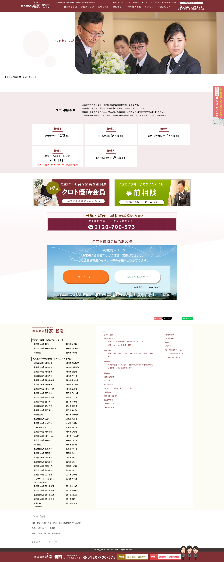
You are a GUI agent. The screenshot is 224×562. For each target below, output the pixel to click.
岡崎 (114, 353)
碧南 (109, 353)
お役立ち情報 (108, 400)
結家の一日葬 (135, 342)
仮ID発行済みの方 (136, 277)
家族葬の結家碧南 (117, 365)
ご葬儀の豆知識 (169, 2)
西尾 (145, 353)
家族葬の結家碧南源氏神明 (141, 365)
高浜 (140, 353)
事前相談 (117, 6)
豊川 (109, 356)
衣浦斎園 (111, 368)
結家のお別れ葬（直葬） (120, 345)
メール (158, 318)
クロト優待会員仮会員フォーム (175, 354)
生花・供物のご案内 (152, 2)
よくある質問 (169, 338)
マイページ (84, 277)
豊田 (119, 353)
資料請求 (167, 342)
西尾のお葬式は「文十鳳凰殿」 (44, 528)
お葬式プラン (108, 338)
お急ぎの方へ (164, 6)
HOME (7, 77)
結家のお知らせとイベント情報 (118, 388)
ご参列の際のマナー (111, 407)
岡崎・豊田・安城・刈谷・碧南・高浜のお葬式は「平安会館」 (57, 523)
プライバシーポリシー (172, 357)
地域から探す (134, 2)
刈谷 (130, 353)
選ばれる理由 (70, 6)
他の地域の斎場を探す (124, 368)
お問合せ (167, 346)
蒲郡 (151, 353)
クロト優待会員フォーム (173, 350)
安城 (125, 353)
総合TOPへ (119, 2)
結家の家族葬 (116, 342)
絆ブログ (149, 6)
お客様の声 (107, 392)
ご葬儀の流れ (169, 335)
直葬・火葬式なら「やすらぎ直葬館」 (47, 533)
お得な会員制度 (133, 6)
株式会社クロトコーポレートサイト (46, 542)
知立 (135, 353)
